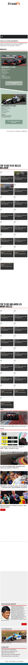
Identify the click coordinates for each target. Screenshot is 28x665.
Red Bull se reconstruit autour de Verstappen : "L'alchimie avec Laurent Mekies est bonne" (13, 486)
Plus (3, 509)
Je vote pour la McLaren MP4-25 (14, 83)
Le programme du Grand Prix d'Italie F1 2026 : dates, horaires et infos (12, 447)
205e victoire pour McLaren (8, 652)
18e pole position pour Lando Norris (10, 656)
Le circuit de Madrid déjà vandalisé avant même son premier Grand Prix (12, 467)
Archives (21, 661)
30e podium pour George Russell (9, 651)
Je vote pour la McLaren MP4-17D (14, 122)
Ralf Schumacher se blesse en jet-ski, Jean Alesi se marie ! (13, 506)
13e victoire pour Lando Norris (8, 649)
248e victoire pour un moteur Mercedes (10, 654)
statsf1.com (24, 131)
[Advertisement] (14, 20)
